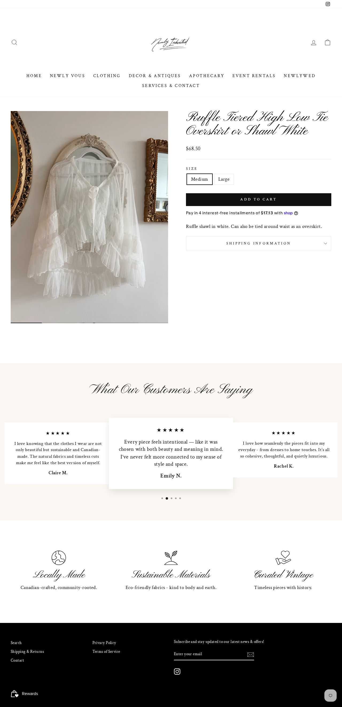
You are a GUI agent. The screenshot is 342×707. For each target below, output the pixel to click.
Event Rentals (254, 76)
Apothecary (206, 76)
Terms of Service (106, 651)
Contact (17, 660)
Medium (199, 179)
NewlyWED (300, 76)
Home (34, 76)
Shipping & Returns (27, 651)
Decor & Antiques (155, 76)
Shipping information (258, 243)
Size (192, 168)
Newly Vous (67, 76)
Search (16, 642)
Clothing (107, 76)
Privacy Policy (104, 642)
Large (224, 179)
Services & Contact (171, 86)
